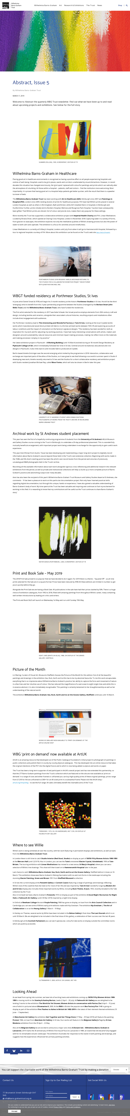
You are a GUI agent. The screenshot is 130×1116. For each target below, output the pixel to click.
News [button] (99, 5)
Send (74, 1097)
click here (112, 1105)
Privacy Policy (58, 1107)
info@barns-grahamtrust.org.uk (17, 1098)
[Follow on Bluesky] (101, 1097)
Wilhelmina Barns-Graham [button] (45, 5)
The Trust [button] (90, 5)
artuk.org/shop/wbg (20, 782)
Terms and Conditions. (73, 1107)
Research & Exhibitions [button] (74, 5)
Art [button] (60, 5)
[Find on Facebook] (91, 1097)
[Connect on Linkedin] (111, 1097)
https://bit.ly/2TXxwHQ (103, 232)
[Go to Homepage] (12, 5)
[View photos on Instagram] (121, 1097)
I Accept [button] (14, 1111)
